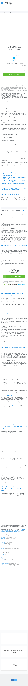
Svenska (11, 531)
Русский (14, 530)
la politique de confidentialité (17, 81)
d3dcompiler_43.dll (4, 539)
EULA (5, 78)
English (20, 529)
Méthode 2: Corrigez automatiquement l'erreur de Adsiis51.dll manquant (13, 174)
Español (2, 530)
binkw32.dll (3, 543)
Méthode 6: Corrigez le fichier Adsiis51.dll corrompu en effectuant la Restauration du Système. (14, 189)
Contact (25, 676)
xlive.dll (2, 541)
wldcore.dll (2, 548)
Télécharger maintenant (14, 74)
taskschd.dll (3, 559)
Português (10, 530)
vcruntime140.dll (3, 537)
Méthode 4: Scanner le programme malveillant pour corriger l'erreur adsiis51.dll (13, 181)
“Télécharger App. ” (15, 257)
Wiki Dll (2, 633)
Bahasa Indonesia (20, 530)
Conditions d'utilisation (8, 676)
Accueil (2, 676)
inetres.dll (2, 565)
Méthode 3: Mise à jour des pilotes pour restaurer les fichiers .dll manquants (14, 178)
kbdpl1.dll (2, 560)
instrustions (18, 77)
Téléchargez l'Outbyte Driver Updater (11, 313)
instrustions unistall (22, 80)
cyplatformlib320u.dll (4, 557)
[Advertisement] (14, 30)
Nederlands (3, 531)
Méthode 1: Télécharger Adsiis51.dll (10, 172)
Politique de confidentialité (11, 78)
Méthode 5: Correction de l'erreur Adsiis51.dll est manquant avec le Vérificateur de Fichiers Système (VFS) (13, 185)
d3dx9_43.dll (3, 542)
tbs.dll (2, 558)
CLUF (8, 81)
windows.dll (3, 562)
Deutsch (23, 529)
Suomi (19, 531)
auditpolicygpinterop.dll (5, 563)
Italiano (6, 530)
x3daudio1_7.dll (3, 547)
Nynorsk (7, 531)
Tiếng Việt (15, 531)
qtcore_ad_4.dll (3, 564)
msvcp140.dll (3, 538)
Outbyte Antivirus (10, 395)
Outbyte (11, 77)
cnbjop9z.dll (3, 554)
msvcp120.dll (3, 544)
